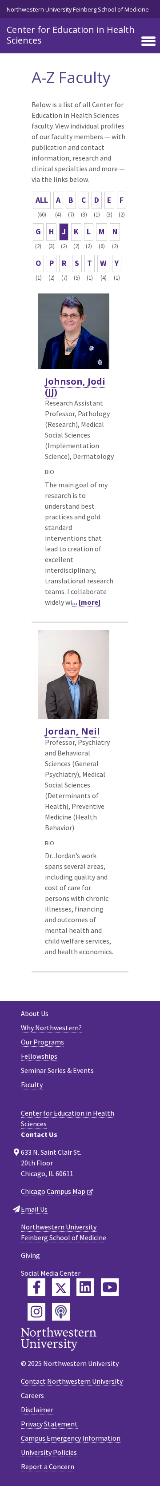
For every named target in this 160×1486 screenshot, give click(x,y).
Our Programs (42, 1041)
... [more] (86, 602)
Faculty (32, 1084)
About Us (34, 1013)
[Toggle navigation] (148, 42)
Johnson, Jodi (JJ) (75, 386)
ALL (42, 200)
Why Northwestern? (51, 1027)
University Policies (49, 1452)
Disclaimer (37, 1409)
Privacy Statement (49, 1423)
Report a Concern (47, 1466)
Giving (30, 1255)
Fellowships (39, 1056)
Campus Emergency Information (70, 1438)
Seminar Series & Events (57, 1070)
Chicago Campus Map (53, 1191)
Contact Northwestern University (72, 1381)
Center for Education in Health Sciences (71, 35)
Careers (32, 1395)
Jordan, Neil (72, 731)
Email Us (34, 1209)
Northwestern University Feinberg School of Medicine (78, 9)
